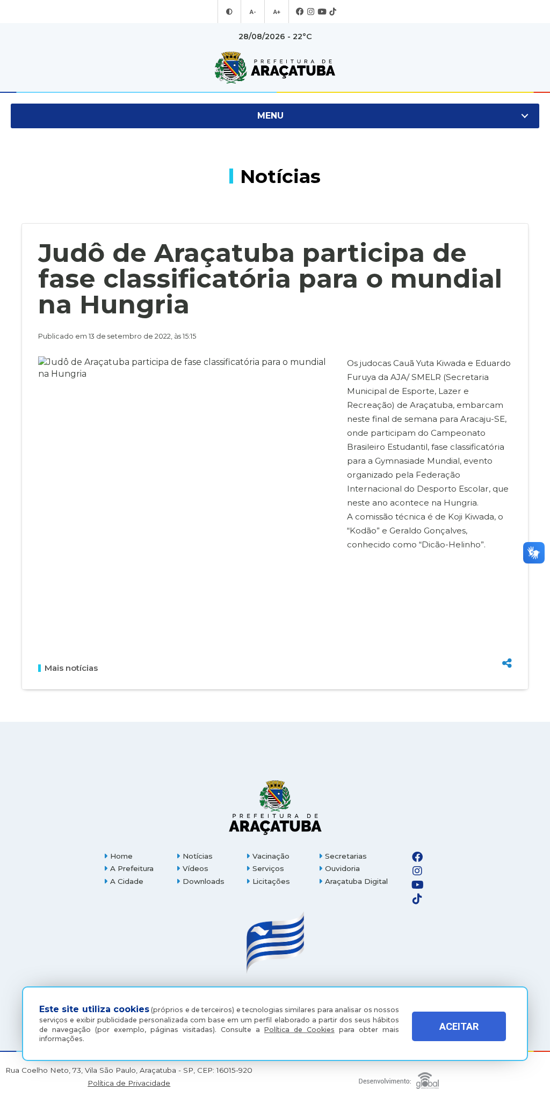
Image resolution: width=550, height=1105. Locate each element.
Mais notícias (71, 668)
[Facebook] (300, 12)
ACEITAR (459, 1026)
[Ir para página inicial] (275, 67)
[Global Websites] (398, 1078)
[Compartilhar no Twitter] (507, 625)
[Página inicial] (275, 807)
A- (252, 12)
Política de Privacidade (129, 1083)
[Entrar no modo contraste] (229, 11)
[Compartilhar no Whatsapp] (507, 643)
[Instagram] (311, 12)
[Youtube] (322, 12)
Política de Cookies (299, 1030)
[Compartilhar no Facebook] (507, 608)
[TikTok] (333, 12)
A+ (276, 12)
